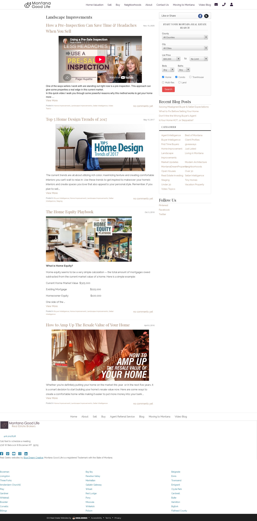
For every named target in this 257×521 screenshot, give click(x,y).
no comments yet (143, 106)
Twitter (162, 214)
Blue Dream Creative (33, 457)
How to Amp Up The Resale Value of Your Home (88, 324)
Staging (59, 201)
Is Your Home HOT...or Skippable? (176, 120)
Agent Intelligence (171, 135)
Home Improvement (62, 106)
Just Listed (190, 148)
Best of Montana (193, 135)
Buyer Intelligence (61, 198)
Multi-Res (169, 82)
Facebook (164, 209)
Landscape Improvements (81, 106)
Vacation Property (194, 184)
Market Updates (169, 162)
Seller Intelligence (100, 106)
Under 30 (166, 184)
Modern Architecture (196, 162)
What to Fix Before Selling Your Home (179, 111)
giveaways (190, 144)
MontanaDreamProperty (174, 166)
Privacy (118, 518)
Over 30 (189, 171)
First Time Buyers (170, 144)
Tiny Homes (191, 180)
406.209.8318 (10, 436)
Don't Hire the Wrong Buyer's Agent (177, 115)
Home (168, 77)
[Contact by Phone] (224, 4)
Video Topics (168, 189)
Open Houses (168, 171)
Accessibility (96, 518)
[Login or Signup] (232, 4)
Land (184, 82)
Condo (181, 77)
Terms (108, 518)
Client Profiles (192, 139)
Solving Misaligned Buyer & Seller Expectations (184, 107)
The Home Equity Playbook (69, 211)
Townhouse (198, 77)
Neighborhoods (193, 166)
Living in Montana (194, 153)
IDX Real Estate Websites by (59, 518)
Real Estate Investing (172, 175)
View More (52, 100)
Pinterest (163, 205)
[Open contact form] (216, 4)
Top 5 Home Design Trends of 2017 (76, 119)
